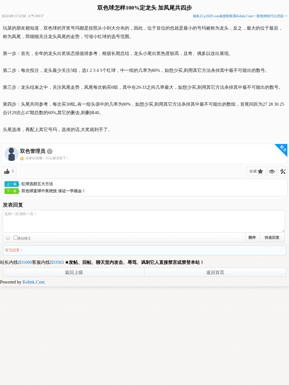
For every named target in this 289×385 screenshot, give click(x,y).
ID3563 (57, 262)
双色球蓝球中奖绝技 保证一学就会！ (53, 191)
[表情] (8, 237)
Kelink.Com (34, 282)
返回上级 (74, 272)
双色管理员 (32, 151)
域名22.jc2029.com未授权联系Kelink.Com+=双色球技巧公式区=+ (240, 16)
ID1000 (25, 262)
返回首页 (215, 272)
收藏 (253, 171)
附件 (252, 237)
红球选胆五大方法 (37, 184)
